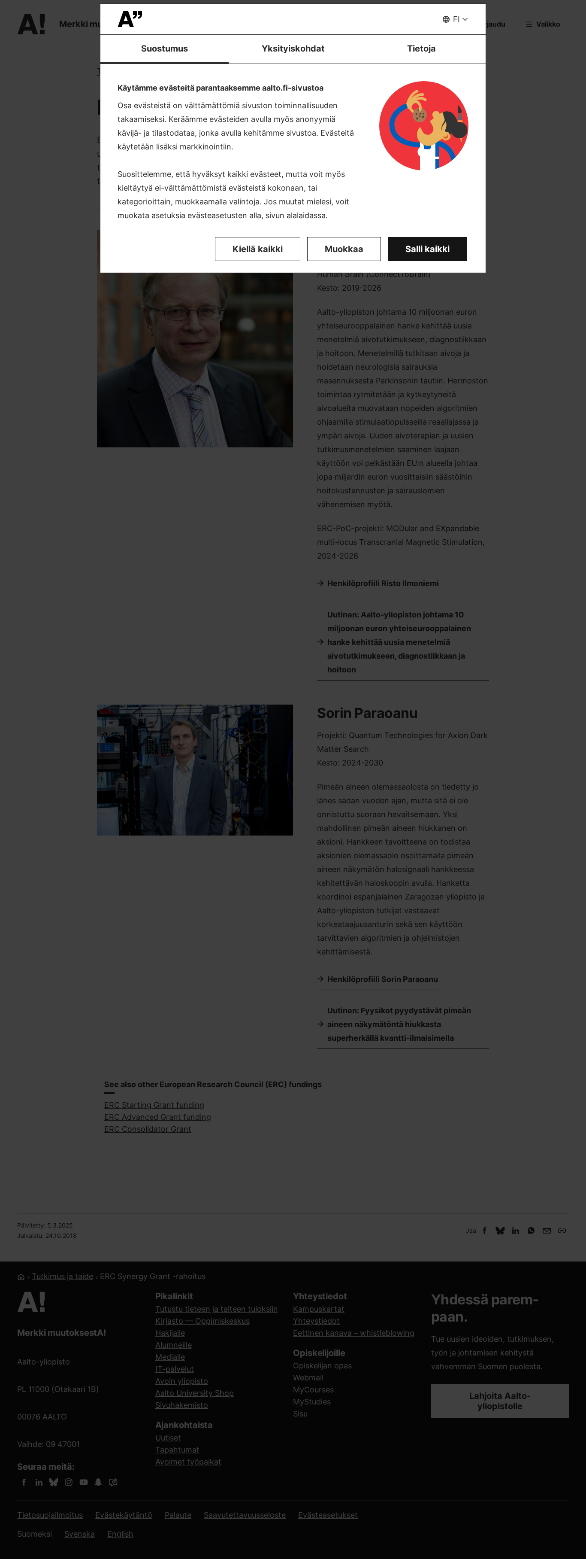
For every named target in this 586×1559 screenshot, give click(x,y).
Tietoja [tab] (421, 48)
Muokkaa (344, 249)
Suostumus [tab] (164, 48)
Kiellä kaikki (258, 249)
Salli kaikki (427, 249)
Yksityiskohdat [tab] (293, 48)
